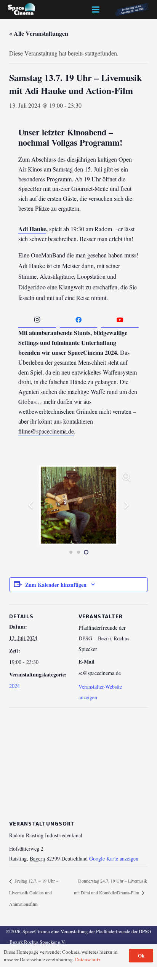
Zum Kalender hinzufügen (56, 585)
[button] (95, 9)
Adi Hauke (32, 228)
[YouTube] (120, 320)
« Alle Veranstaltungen (38, 33)
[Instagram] (37, 320)
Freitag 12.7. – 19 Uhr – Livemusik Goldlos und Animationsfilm (33, 892)
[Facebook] (79, 320)
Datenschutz (88, 959)
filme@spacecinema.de (46, 431)
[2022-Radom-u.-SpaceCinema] (21, 9)
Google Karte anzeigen (113, 858)
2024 (14, 685)
